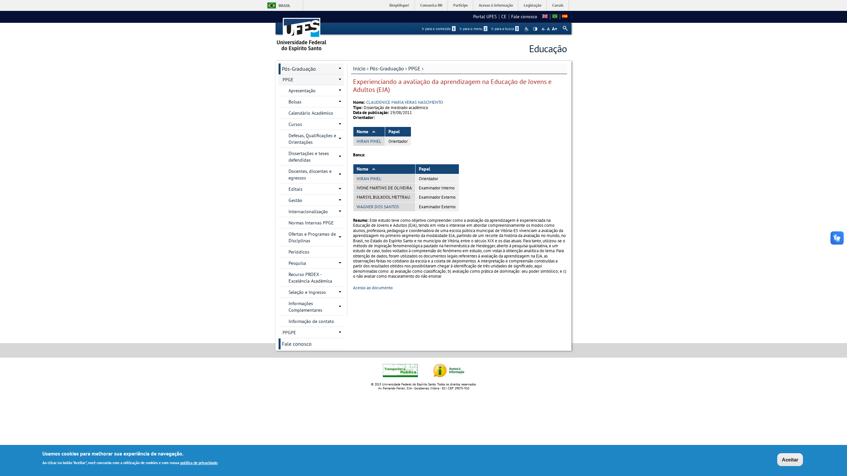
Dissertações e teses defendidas (309, 156)
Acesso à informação (496, 5)
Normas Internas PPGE (311, 223)
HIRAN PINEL (369, 141)
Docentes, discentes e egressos (310, 174)
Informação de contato (311, 321)
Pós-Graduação (387, 68)
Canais (557, 5)
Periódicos (299, 252)
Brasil (284, 5)
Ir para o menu (473, 28)
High (535, 29)
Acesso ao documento (373, 288)
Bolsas (295, 102)
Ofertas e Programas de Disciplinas (312, 237)
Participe (460, 5)
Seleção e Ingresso (307, 292)
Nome (362, 132)
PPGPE (289, 333)
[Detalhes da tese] (554, 17)
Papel (394, 132)
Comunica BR (431, 5)
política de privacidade (198, 462)
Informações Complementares (305, 306)
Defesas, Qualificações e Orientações (312, 139)
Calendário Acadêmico (311, 113)
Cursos (295, 124)
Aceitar (790, 459)
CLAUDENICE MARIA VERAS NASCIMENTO (404, 102)
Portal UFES (485, 17)
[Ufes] (302, 32)
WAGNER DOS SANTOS (378, 207)
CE (504, 17)
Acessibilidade (527, 29)
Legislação (532, 5)
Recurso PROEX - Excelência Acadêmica (310, 277)
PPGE (414, 68)
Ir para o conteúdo (438, 28)
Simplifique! (399, 5)
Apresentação (302, 91)
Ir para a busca (504, 28)
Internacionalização (308, 212)
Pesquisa (297, 263)
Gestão (295, 200)
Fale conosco (524, 17)
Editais (295, 189)
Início (359, 68)
